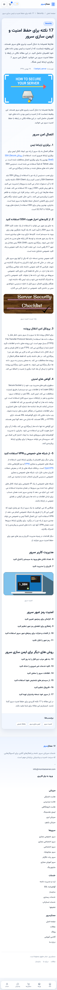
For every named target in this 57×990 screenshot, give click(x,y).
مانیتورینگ (51, 867)
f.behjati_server (40, 68)
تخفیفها (52, 907)
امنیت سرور (48, 724)
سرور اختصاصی (49, 846)
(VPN (27, 464)
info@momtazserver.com (44, 769)
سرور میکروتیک (49, 852)
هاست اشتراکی (49, 796)
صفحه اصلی (51, 13)
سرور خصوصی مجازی (47, 836)
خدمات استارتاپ (49, 902)
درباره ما (52, 942)
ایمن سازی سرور (35, 724)
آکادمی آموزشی (49, 937)
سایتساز (52, 892)
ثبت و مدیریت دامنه (47, 881)
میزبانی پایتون (50, 822)
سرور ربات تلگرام (49, 857)
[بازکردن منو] (4, 4)
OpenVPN (48, 468)
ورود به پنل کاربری (45, 776)
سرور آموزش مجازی (48, 862)
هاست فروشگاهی (48, 806)
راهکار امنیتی (21, 724)
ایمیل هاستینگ (49, 812)
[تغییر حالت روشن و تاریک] (16, 3)
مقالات (52, 926)
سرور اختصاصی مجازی (46, 841)
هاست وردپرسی (49, 801)
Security (40, 13)
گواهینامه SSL (49, 886)
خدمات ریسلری (49, 897)
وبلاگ (53, 932)
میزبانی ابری (50, 817)
